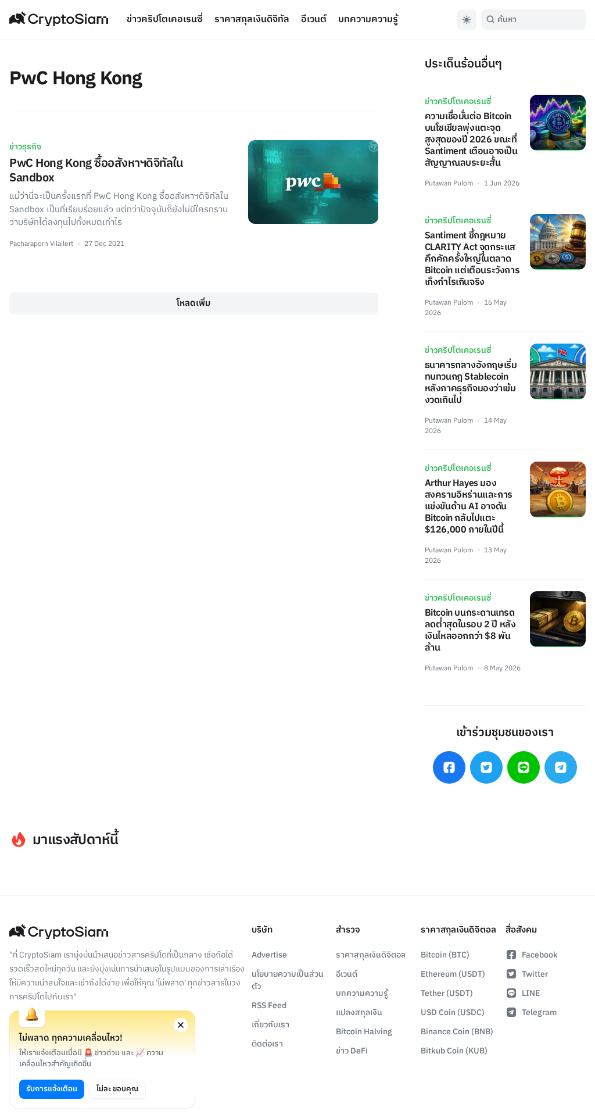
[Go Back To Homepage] (58, 19)
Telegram (539, 1012)
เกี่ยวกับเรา (270, 1025)
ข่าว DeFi (352, 1051)
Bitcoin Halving (364, 1032)
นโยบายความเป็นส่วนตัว (288, 980)
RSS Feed (269, 1005)
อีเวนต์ (314, 19)
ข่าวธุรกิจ (25, 146)
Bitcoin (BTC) (445, 955)
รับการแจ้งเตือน (51, 1089)
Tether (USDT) (447, 993)
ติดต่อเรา (267, 1044)
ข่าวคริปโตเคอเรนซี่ (165, 19)
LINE (531, 993)
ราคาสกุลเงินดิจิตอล (371, 955)
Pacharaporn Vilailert (41, 243)
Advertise (269, 955)
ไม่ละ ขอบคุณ (117, 1089)
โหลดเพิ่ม (193, 303)
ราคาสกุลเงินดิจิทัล (251, 19)
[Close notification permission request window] (181, 1025)
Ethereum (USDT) (453, 974)
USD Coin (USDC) (453, 1012)
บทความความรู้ (368, 19)
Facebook (540, 955)
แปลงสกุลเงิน (359, 1012)
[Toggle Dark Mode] (466, 20)
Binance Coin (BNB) (457, 1032)
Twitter (535, 974)
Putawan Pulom (449, 183)
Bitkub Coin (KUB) (454, 1051)
